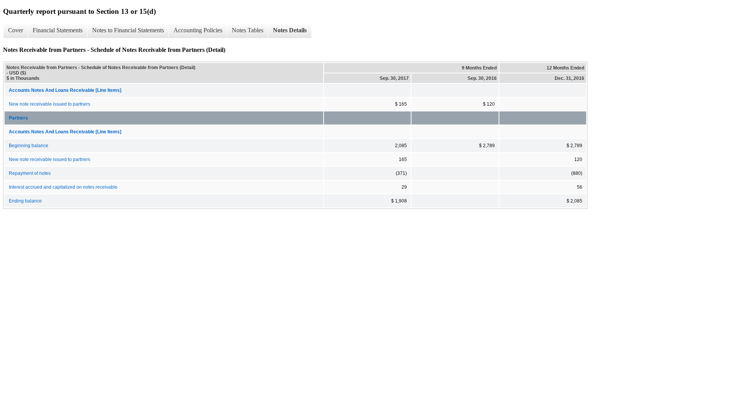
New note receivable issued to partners (49, 104)
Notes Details (290, 30)
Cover (15, 30)
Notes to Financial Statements (128, 30)
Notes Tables (247, 30)
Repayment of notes (30, 173)
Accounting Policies (198, 30)
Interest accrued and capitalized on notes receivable (63, 187)
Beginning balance (28, 145)
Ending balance (25, 201)
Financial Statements (58, 30)
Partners (18, 118)
